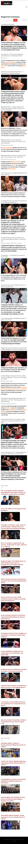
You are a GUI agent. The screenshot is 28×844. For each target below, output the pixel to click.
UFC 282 (9, 408)
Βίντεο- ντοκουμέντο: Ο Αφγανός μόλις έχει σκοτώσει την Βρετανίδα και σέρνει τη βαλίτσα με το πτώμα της (14, 544)
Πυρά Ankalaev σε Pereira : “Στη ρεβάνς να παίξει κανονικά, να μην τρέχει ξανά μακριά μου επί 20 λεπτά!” (13, 421)
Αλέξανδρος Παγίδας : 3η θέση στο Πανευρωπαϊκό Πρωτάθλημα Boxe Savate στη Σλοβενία (13, 744)
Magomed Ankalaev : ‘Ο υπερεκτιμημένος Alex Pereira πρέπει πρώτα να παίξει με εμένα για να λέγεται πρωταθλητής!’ (12, 108)
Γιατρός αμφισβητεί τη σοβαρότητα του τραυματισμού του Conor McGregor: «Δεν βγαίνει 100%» (12, 653)
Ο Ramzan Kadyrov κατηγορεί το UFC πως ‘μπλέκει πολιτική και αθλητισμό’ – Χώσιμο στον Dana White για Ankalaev (14, 377)
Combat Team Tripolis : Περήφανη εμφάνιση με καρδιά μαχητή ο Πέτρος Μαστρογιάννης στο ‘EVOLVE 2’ (13, 762)
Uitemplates (14, 841)
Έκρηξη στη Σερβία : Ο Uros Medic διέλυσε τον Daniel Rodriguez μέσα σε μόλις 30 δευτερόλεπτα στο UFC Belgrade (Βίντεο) (13, 562)
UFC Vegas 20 (4, 65)
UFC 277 (14, 165)
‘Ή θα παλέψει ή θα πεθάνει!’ (8, 24)
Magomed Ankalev (16, 161)
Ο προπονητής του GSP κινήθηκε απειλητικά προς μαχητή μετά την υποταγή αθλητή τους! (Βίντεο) (13, 703)
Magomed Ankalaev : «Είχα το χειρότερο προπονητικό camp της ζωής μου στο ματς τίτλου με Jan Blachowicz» (13, 141)
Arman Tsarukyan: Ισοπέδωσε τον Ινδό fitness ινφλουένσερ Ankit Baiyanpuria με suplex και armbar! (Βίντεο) (13, 616)
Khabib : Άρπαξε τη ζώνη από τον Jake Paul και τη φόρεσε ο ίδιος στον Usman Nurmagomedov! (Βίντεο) (14, 580)
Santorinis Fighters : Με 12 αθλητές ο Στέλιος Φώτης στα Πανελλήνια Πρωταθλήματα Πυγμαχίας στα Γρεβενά (13, 799)
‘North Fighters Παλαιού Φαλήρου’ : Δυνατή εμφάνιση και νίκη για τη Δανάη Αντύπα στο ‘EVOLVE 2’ (13, 817)
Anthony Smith (11, 168)
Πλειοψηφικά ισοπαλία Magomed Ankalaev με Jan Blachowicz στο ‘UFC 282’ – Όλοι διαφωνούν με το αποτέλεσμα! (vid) (13, 400)
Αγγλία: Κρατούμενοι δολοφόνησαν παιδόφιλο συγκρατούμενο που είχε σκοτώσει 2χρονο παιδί (13, 721)
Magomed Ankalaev (10, 62)
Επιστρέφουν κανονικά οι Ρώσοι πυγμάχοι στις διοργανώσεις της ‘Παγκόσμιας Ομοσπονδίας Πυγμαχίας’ (14, 635)
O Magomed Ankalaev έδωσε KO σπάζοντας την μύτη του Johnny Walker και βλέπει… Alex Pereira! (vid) (13, 239)
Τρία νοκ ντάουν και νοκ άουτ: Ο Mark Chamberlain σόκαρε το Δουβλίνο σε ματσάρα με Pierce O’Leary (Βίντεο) (13, 598)
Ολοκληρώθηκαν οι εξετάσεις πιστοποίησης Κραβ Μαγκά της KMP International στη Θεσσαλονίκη (13, 781)
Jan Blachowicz (12, 409)
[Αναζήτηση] (15, 20)
